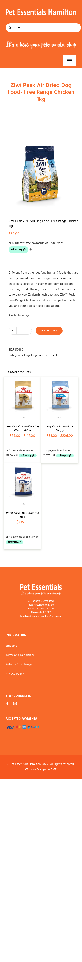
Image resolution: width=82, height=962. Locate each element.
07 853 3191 (45, 612)
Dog (27, 355)
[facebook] (7, 703)
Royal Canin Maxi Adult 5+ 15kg (22, 515)
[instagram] (15, 703)
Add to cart (49, 331)
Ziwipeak (52, 355)
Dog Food (37, 355)
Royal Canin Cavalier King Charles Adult (22, 429)
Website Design (35, 769)
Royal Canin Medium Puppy (60, 429)
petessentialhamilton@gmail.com (44, 616)
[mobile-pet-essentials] (41, 585)
